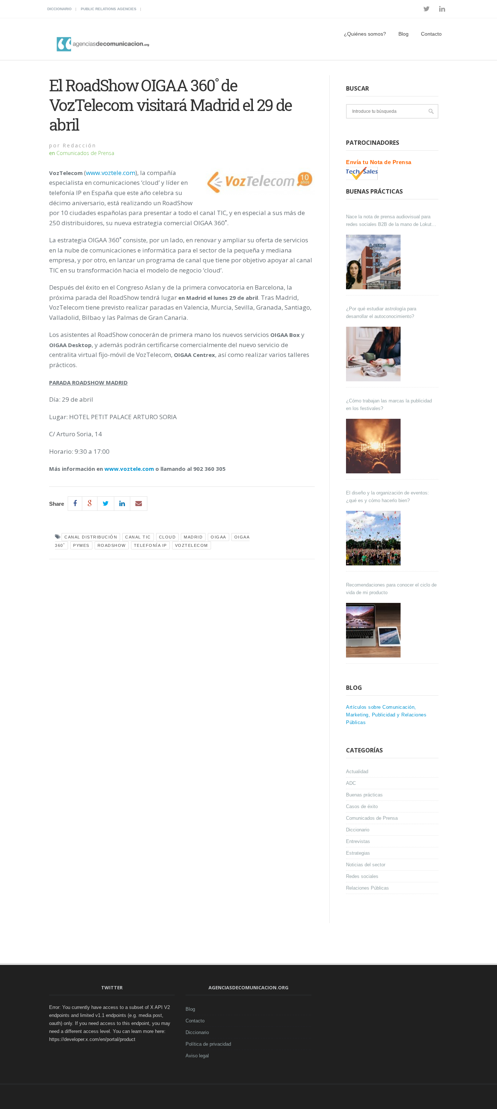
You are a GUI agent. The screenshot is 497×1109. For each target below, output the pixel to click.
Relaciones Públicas (367, 888)
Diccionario (59, 9)
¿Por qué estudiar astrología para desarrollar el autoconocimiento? (381, 312)
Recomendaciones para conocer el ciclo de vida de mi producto (391, 588)
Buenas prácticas (364, 795)
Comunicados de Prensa (85, 153)
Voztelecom (191, 545)
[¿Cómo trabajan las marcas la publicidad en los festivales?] (374, 446)
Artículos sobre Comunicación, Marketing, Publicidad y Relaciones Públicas (386, 714)
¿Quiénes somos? (365, 34)
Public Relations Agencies (108, 9)
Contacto (431, 34)
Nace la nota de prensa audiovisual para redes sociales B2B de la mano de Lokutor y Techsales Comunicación (391, 221)
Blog (403, 34)
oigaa (218, 537)
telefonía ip (150, 545)
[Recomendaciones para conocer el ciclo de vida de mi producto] (374, 630)
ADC (351, 783)
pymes (81, 545)
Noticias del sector (365, 864)
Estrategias (358, 853)
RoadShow (112, 545)
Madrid (193, 537)
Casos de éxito (362, 806)
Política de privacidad (208, 1044)
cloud (167, 537)
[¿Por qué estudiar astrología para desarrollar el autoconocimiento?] (374, 354)
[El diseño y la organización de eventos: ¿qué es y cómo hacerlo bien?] (374, 538)
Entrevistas (358, 841)
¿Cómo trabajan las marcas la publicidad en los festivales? (389, 404)
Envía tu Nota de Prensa (378, 162)
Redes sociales (362, 876)
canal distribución (90, 537)
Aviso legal (197, 1055)
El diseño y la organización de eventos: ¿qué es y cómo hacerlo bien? (387, 496)
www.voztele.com (110, 172)
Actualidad (357, 771)
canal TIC (138, 537)
